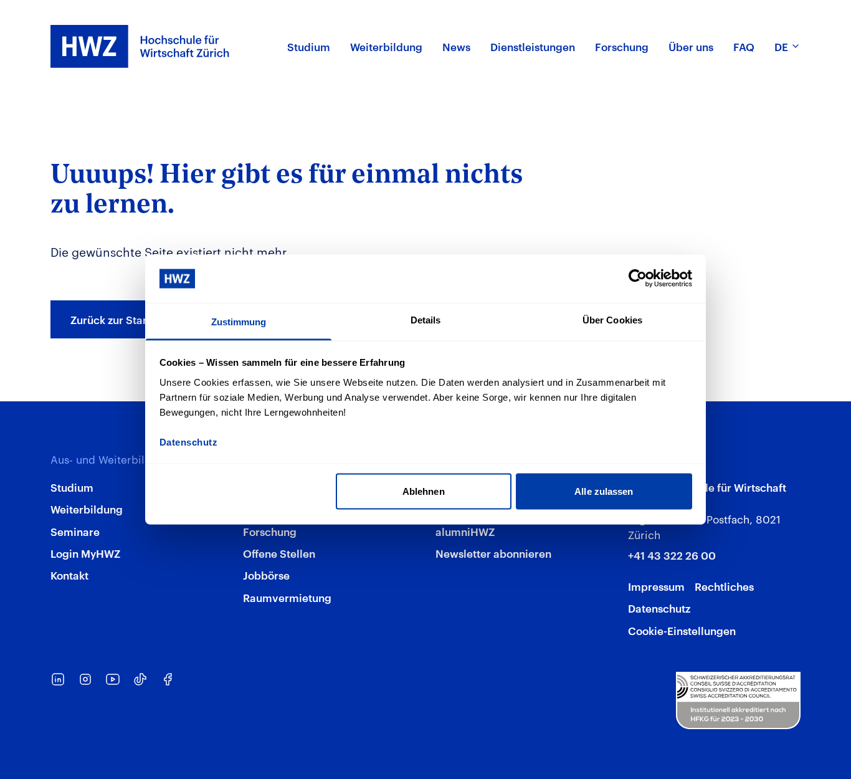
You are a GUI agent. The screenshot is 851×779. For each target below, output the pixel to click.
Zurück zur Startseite (122, 319)
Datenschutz (659, 607)
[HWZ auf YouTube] (112, 679)
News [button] (456, 46)
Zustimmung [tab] (239, 321)
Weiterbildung (86, 508)
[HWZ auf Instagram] (85, 679)
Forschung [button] (622, 46)
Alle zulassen (603, 491)
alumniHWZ (465, 530)
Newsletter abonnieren (493, 552)
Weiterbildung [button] (386, 46)
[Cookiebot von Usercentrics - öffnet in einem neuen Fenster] (637, 278)
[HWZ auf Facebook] (167, 679)
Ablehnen (423, 491)
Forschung (270, 530)
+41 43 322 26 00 (672, 554)
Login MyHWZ (85, 552)
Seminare (75, 530)
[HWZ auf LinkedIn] (57, 679)
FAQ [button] (743, 46)
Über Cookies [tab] (612, 319)
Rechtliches (724, 585)
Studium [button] (308, 46)
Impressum (656, 585)
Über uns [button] (690, 46)
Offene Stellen (279, 552)
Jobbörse (266, 574)
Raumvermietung (287, 597)
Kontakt (69, 574)
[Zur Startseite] (140, 46)
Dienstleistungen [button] (532, 46)
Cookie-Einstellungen (682, 630)
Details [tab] (426, 319)
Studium (71, 486)
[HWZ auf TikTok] (140, 679)
